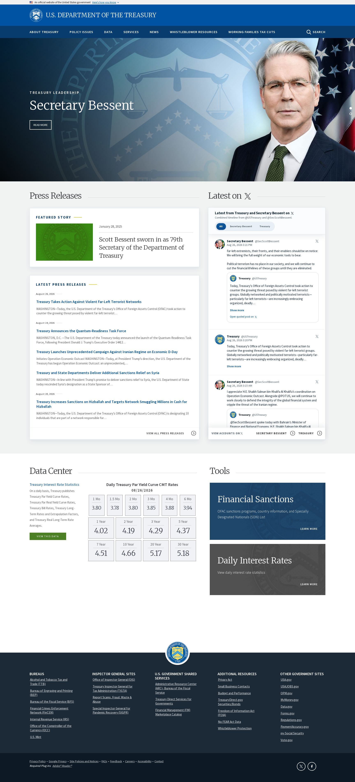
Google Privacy (58, 761)
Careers (130, 761)
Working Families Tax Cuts (251, 32)
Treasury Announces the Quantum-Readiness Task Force (81, 330)
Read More (40, 125)
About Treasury (44, 32)
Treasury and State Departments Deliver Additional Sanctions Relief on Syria (97, 372)
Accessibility (144, 761)
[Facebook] (312, 766)
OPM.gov (286, 693)
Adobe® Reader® (62, 766)
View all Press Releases (165, 433)
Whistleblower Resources (194, 32)
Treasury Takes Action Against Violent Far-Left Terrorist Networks (89, 301)
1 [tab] (350, 108)
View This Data (48, 536)
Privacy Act (225, 680)
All (220, 226)
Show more (237, 310)
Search (319, 32)
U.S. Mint (35, 737)
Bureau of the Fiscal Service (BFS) (52, 702)
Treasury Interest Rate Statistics (54, 484)
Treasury (264, 226)
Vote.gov (287, 740)
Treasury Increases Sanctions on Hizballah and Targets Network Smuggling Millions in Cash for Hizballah (111, 404)
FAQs (104, 761)
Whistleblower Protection (235, 728)
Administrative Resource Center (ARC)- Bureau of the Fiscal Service (176, 688)
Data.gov (286, 706)
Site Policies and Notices (84, 761)
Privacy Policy (38, 761)
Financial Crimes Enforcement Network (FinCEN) (49, 710)
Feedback (116, 761)
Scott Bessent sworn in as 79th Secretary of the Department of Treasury (141, 247)
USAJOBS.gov (290, 686)
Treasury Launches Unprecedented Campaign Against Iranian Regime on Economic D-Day (107, 351)
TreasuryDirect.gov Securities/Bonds (230, 702)
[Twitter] (301, 766)
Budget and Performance (234, 693)
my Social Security (292, 733)
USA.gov (286, 680)
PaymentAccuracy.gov (295, 727)
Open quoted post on (244, 316)
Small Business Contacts (234, 686)
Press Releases (56, 196)
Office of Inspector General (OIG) (114, 680)
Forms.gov (287, 713)
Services (131, 32)
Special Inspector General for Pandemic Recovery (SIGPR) (111, 710)
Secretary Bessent (82, 105)
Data (108, 32)
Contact (159, 761)
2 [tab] (350, 114)
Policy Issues (81, 32)
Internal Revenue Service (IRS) (49, 719)
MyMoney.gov (290, 700)
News (154, 32)
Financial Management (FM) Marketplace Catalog (172, 712)
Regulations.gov (291, 720)
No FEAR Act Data (229, 722)
